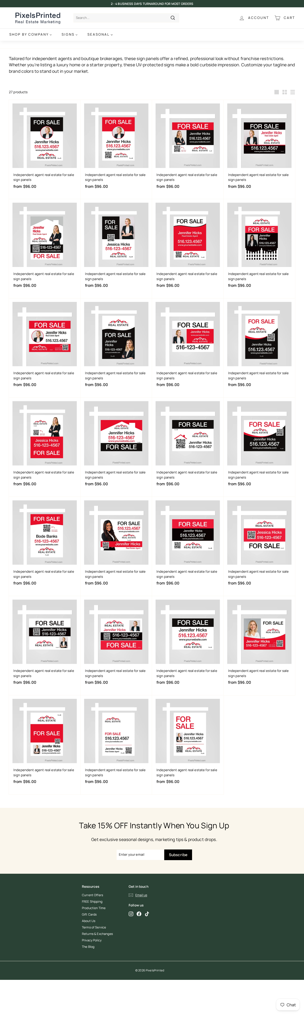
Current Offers (92, 895)
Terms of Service (94, 927)
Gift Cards (89, 914)
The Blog (88, 946)
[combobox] (126, 17)
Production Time (93, 908)
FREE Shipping (92, 901)
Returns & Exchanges (97, 934)
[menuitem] (30, 34)
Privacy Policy (91, 940)
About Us (88, 921)
